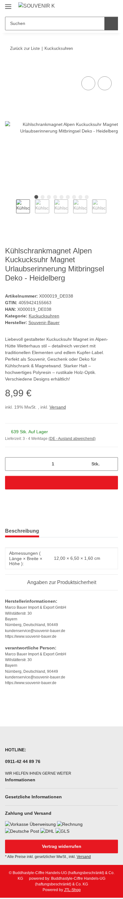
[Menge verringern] (12, 464)
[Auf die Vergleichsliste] (88, 83)
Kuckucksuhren (44, 315)
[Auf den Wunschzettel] (105, 83)
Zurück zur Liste (25, 48)
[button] (93, 7)
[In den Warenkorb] (10, 67)
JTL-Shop (72, 890)
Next (111, 210)
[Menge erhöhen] (111, 464)
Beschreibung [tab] (22, 531)
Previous (10, 210)
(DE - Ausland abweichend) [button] (72, 438)
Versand (58, 407)
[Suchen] (111, 23)
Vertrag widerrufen (61, 846)
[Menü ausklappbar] (8, 4)
